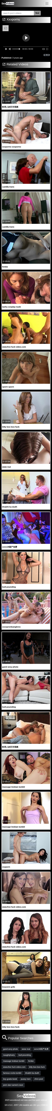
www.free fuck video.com (14, 1067)
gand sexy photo (10, 1049)
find (37, 13)
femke (31, 1061)
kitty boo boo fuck (37, 1067)
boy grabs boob (10, 1079)
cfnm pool (38, 1079)
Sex (8, 3)
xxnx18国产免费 (41, 1049)
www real (26, 1049)
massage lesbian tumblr (13, 1061)
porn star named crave (13, 1085)
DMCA (45, 1105)
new (26, 1100)
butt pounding (25, 1055)
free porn (36, 1100)
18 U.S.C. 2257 (11, 1105)
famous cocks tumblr (12, 1073)
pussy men (26, 1079)
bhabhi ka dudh (32, 1073)
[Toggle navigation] (46, 3)
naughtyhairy (9, 1055)
